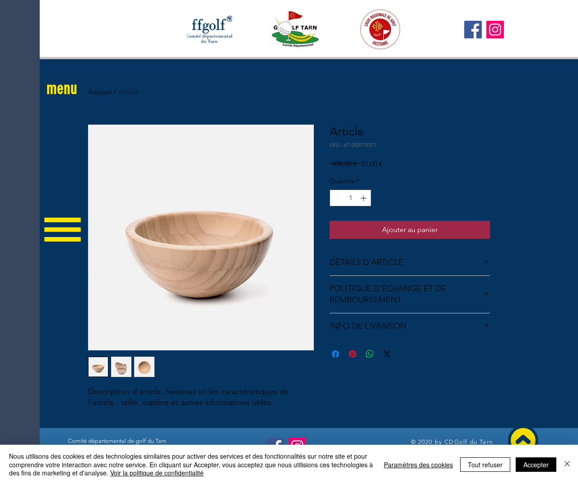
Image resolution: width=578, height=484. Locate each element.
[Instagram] (495, 29)
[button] (62, 88)
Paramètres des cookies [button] (418, 464)
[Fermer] (567, 464)
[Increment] (364, 198)
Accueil (100, 92)
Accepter (536, 464)
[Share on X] (387, 354)
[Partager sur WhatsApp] (369, 354)
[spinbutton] (350, 198)
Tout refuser (485, 464)
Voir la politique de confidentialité (157, 472)
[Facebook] (473, 29)
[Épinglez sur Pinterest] (352, 354)
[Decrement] (336, 198)
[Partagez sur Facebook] (335, 354)
